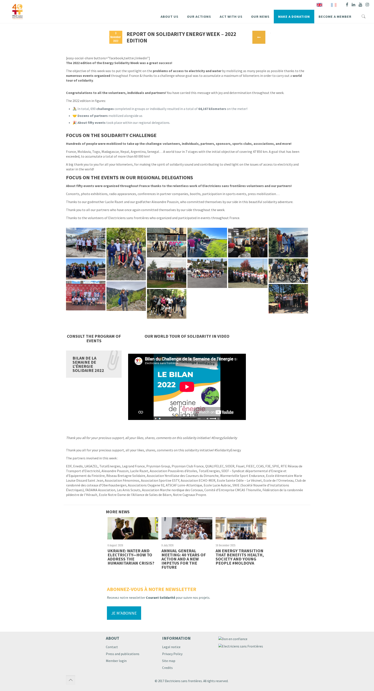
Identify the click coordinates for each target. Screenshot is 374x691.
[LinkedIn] (353, 5)
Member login (116, 661)
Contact (112, 647)
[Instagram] (367, 5)
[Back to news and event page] (258, 37)
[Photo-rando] (126, 254)
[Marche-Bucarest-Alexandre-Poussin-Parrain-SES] (166, 242)
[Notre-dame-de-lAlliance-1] (207, 273)
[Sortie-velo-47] (288, 270)
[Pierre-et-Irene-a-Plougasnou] (288, 242)
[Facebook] (347, 5)
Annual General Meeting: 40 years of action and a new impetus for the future (183, 559)
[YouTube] (360, 5)
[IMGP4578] (166, 273)
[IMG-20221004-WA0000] (248, 242)
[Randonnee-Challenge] (85, 269)
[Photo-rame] (85, 242)
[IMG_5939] (248, 273)
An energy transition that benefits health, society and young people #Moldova (240, 557)
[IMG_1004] (166, 304)
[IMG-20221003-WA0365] (126, 296)
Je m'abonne (124, 613)
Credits (167, 667)
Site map (168, 661)
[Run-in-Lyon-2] (85, 295)
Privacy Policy (172, 654)
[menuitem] (334, 5)
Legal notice (171, 647)
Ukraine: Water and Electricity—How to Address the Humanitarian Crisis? (131, 557)
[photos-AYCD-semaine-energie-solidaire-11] (207, 242)
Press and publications (122, 654)
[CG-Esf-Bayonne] (288, 299)
